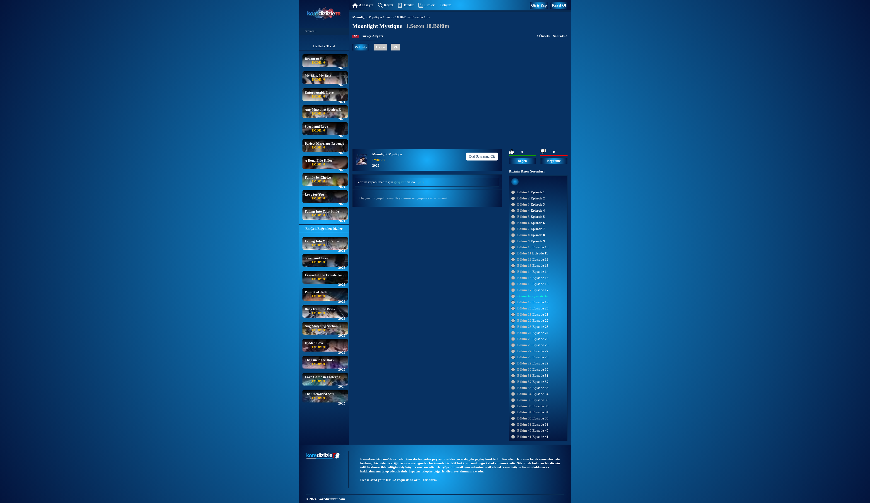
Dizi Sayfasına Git (482, 156)
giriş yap (400, 182)
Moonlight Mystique (367, 17)
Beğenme (554, 161)
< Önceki (543, 36)
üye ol (420, 182)
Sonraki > (560, 36)
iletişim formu (521, 467)
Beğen (522, 161)
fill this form (427, 480)
